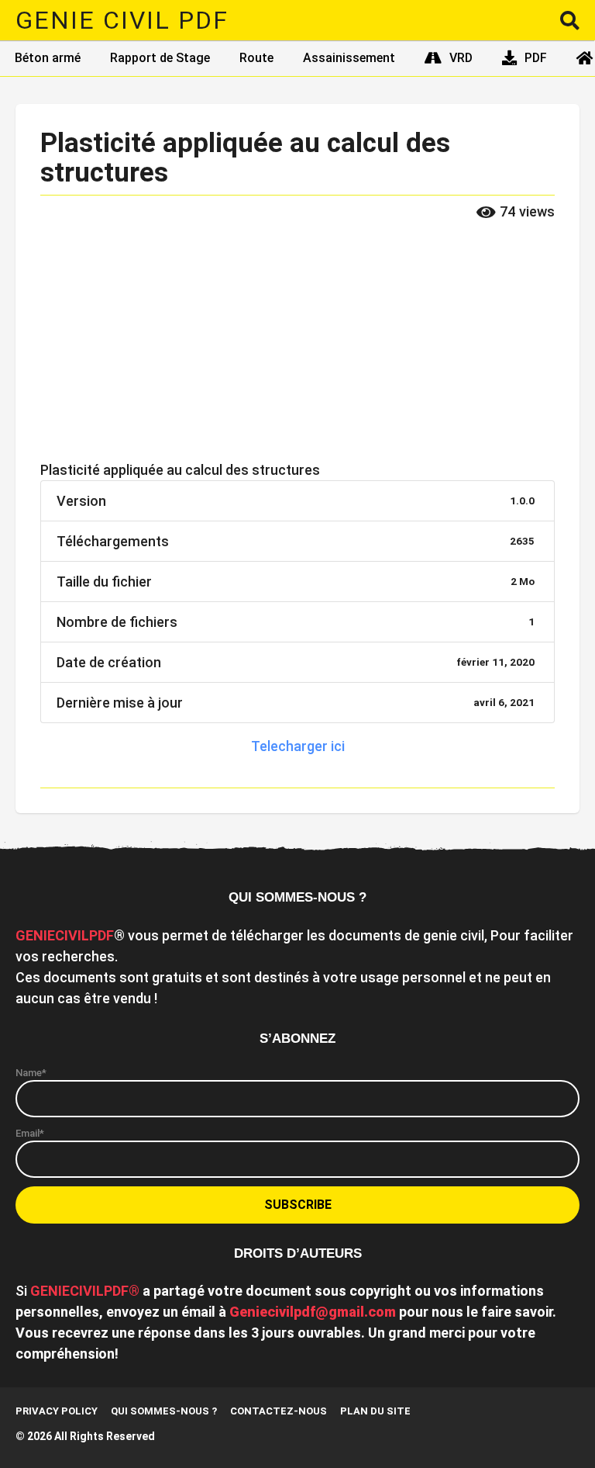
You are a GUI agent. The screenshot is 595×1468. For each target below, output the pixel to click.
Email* (29, 1133)
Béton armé (48, 57)
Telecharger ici (298, 746)
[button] (570, 20)
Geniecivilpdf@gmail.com (312, 1312)
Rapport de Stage (160, 57)
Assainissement (349, 57)
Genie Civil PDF (122, 20)
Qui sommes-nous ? (164, 1411)
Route (256, 57)
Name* (30, 1072)
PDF (535, 57)
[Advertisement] (297, 344)
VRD (461, 57)
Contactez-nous (278, 1411)
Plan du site (375, 1411)
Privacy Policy (56, 1411)
